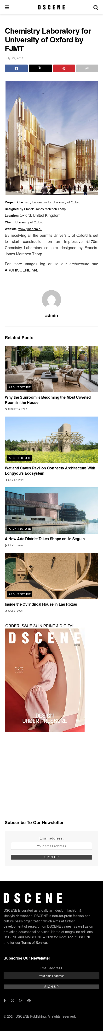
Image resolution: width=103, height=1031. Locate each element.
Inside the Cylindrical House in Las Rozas (41, 604)
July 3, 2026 (15, 610)
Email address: (52, 838)
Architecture (20, 387)
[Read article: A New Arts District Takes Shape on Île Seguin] (51, 510)
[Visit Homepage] (51, 7)
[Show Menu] (7, 7)
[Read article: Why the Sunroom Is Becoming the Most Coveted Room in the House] (51, 369)
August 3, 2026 (17, 409)
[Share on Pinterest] (64, 68)
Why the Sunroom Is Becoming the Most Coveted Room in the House (48, 399)
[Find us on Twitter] (12, 1000)
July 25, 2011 (14, 58)
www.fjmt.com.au (30, 229)
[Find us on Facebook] (5, 1000)
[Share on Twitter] (40, 68)
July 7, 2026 (15, 545)
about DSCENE (79, 937)
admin (51, 315)
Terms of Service (34, 942)
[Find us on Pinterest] (29, 1000)
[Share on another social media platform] (87, 68)
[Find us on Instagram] (21, 1000)
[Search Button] (95, 7)
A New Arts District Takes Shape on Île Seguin (45, 538)
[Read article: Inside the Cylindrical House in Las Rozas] (51, 576)
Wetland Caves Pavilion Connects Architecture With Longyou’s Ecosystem (50, 470)
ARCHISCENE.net (21, 270)
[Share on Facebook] (16, 68)
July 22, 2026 (15, 480)
